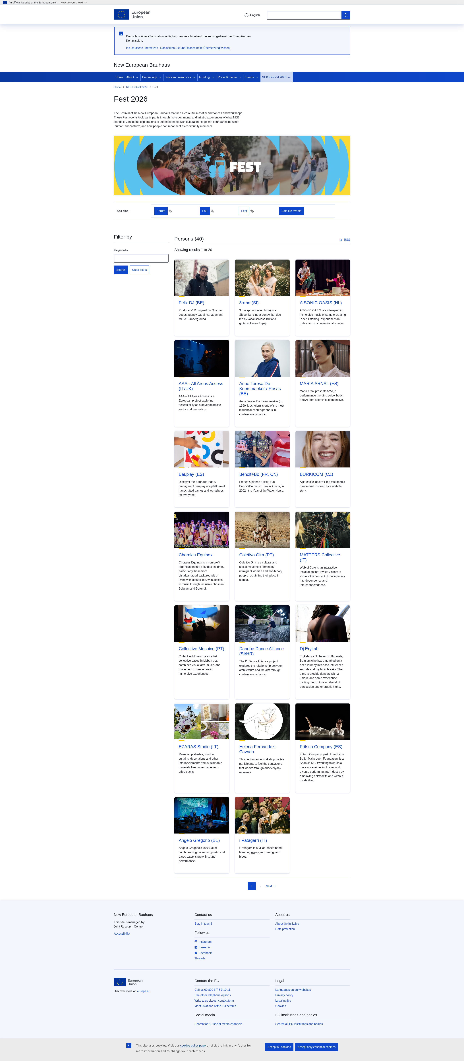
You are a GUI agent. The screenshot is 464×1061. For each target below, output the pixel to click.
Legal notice (283, 1000)
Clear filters (139, 269)
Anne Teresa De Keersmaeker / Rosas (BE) (260, 388)
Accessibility (122, 933)
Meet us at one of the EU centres (215, 1006)
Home (119, 77)
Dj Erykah (309, 648)
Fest (244, 210)
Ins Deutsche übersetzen (142, 47)
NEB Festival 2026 (274, 77)
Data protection (285, 929)
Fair (204, 210)
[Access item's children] (137, 77)
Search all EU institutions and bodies (299, 1024)
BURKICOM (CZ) (316, 474)
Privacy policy (284, 995)
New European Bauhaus (133, 915)
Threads (199, 958)
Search (121, 269)
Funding (204, 77)
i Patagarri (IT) (253, 840)
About (130, 77)
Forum (161, 210)
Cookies (280, 1006)
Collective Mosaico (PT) (201, 648)
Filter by (123, 237)
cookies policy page (193, 1045)
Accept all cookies (279, 1047)
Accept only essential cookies (316, 1047)
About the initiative (287, 923)
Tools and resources (178, 77)
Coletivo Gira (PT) (256, 554)
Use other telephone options (212, 995)
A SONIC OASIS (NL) (321, 302)
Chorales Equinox (195, 554)
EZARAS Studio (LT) (198, 746)
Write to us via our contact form (214, 1000)
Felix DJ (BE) (191, 302)
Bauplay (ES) (191, 474)
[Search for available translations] (170, 211)
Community (149, 77)
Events (249, 77)
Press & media (227, 77)
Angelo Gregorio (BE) (199, 840)
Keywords (121, 250)
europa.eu (143, 991)
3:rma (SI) (249, 302)
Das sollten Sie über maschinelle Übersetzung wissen (195, 47)
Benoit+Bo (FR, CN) (258, 474)
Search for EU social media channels (218, 1024)
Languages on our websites (293, 989)
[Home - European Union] (132, 14)
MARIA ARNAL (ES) (319, 383)
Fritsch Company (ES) (321, 746)
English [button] (255, 15)
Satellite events (291, 210)
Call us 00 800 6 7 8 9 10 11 (212, 989)
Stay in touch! (203, 923)
